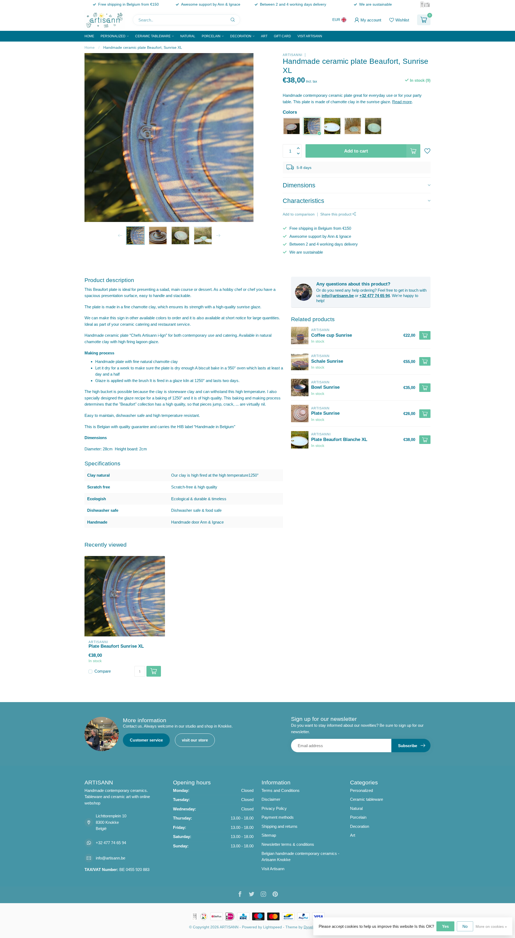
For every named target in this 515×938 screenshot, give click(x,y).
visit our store (195, 740)
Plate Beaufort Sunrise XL (116, 646)
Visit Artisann (309, 36)
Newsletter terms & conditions (288, 844)
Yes (445, 926)
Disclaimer (271, 799)
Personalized (113, 36)
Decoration (240, 36)
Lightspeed (272, 927)
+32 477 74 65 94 (374, 295)
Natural (187, 36)
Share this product (336, 214)
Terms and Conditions (281, 790)
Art (264, 36)
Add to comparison (299, 214)
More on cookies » (491, 927)
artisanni (292, 55)
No (465, 926)
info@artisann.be (338, 295)
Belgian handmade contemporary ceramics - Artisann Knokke (300, 856)
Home (89, 36)
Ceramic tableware (153, 36)
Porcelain (211, 36)
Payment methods (278, 817)
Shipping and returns (279, 826)
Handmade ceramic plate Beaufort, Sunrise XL (142, 47)
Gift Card (282, 36)
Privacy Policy (274, 808)
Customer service (146, 740)
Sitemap (269, 835)
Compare (102, 671)
